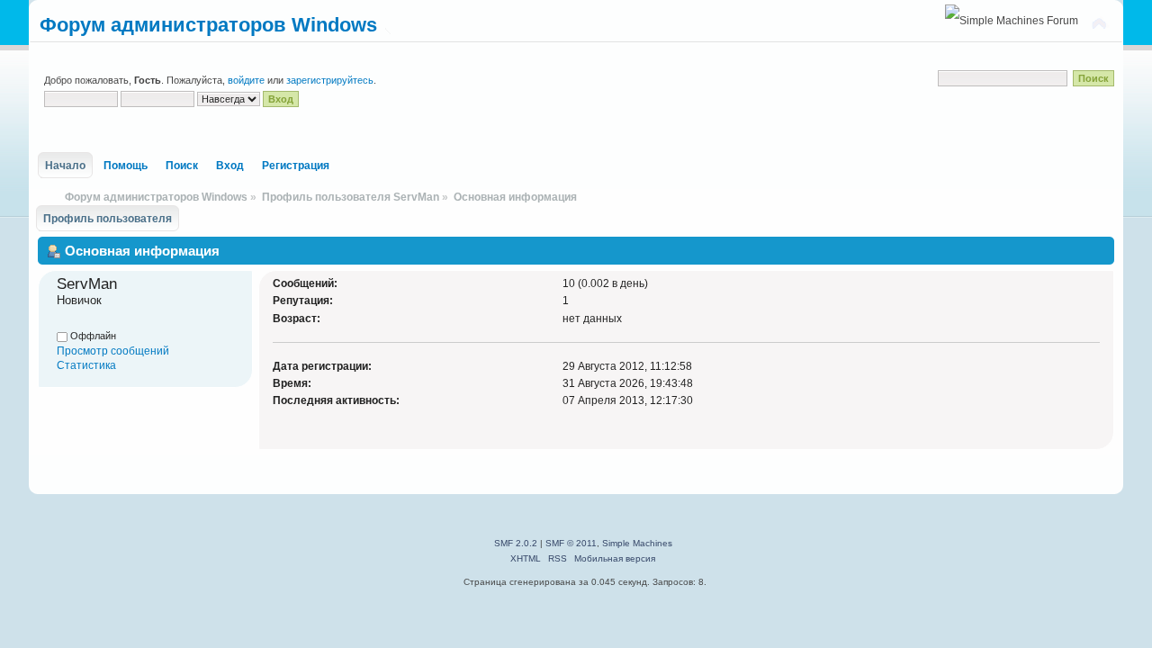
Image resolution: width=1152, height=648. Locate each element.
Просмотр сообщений (113, 351)
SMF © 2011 (571, 543)
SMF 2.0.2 (515, 543)
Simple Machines (637, 543)
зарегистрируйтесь (330, 80)
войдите (246, 80)
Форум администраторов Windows (208, 25)
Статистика (86, 365)
